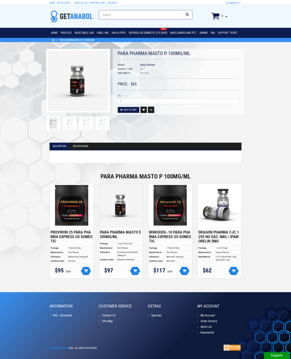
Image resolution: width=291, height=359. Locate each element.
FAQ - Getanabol (62, 315)
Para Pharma (147, 65)
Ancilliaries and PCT (183, 32)
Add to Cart (130, 109)
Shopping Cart (97, 3)
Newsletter (207, 332)
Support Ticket (227, 32)
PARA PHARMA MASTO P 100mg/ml (77, 40)
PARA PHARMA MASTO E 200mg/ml (120, 234)
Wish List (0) (80, 3)
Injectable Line (84, 32)
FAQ (213, 32)
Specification (80, 146)
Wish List (206, 327)
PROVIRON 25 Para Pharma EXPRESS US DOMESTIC (72, 236)
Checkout (112, 3)
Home (52, 3)
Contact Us (109, 315)
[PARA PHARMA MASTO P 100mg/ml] (78, 81)
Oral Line (103, 32)
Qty (119, 95)
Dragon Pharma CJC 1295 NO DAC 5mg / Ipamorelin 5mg (218, 236)
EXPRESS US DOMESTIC (148, 32)
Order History (209, 321)
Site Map (107, 321)
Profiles (66, 32)
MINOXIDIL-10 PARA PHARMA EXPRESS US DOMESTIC (170, 236)
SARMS (204, 32)
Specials (156, 315)
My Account (64, 3)
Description (59, 146)
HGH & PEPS (119, 32)
